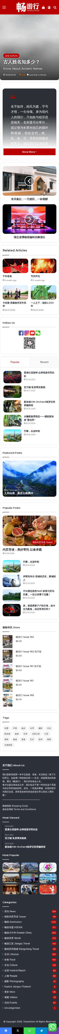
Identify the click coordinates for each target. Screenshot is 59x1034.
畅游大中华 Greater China (17, 932)
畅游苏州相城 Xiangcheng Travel (21, 948)
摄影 (40, 728)
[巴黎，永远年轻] (12, 435)
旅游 (17, 734)
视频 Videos (10, 997)
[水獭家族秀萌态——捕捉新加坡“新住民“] (12, 421)
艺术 (32, 739)
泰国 (6, 739)
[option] (29, 479)
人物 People (10, 975)
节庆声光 (35, 276)
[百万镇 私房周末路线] (12, 392)
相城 (15, 739)
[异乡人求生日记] (48, 878)
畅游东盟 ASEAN (13, 927)
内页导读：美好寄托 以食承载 (22, 549)
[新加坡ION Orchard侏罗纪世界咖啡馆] (12, 406)
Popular (15, 362)
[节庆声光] (43, 266)
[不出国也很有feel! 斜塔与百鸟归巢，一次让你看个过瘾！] (12, 595)
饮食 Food (9, 959)
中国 (15, 728)
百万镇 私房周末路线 (34, 387)
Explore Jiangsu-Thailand (17, 986)
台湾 (32, 728)
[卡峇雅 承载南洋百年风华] (15, 292)
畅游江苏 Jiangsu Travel (17, 943)
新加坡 (7, 734)
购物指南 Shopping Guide (15, 805)
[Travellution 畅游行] (28, 7)
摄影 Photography (14, 981)
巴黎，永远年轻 (32, 431)
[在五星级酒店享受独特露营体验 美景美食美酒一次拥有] (11, 867)
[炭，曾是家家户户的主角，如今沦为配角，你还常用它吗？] (12, 610)
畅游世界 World (12, 938)
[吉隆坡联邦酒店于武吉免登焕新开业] (11, 889)
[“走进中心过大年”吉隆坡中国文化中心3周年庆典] (48, 889)
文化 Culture (11, 55)
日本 (25, 734)
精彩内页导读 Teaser (15, 916)
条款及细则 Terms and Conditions (19, 809)
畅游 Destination (13, 922)
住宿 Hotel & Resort (14, 970)
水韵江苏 (36, 734)
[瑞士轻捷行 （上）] (29, 867)
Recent (44, 362)
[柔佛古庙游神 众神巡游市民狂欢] (12, 377)
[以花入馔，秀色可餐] (48, 867)
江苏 (46, 734)
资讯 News (10, 911)
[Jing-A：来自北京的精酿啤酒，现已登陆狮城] (29, 889)
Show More (28, 151)
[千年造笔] (15, 266)
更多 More (9, 991)
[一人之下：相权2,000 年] (43, 292)
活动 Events (10, 1002)
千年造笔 (7, 276)
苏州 (40, 739)
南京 (23, 728)
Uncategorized (12, 1008)
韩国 (49, 739)
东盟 (6, 728)
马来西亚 (8, 745)
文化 (49, 728)
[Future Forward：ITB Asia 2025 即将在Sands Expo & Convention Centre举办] (29, 878)
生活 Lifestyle (11, 954)
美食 (23, 739)
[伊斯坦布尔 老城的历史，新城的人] (12, 581)
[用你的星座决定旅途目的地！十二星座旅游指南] (11, 878)
